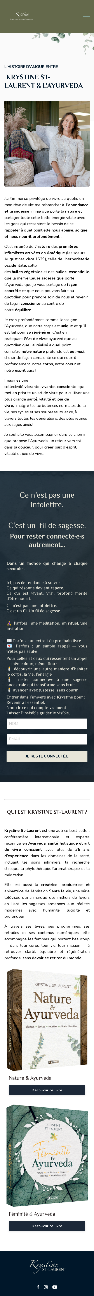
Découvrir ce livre (47, 1090)
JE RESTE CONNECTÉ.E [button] (47, 756)
